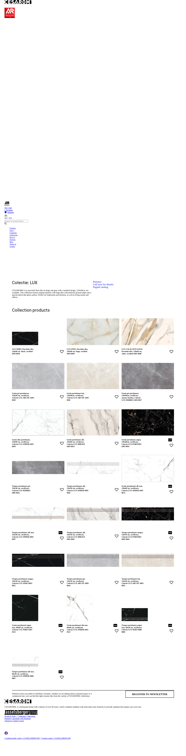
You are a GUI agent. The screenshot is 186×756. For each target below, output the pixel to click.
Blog (11, 242)
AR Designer (25, 718)
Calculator (9, 210)
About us (13, 244)
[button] (61, 351)
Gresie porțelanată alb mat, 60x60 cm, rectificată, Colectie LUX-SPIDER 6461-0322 (78, 628)
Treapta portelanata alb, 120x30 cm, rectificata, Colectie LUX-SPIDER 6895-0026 (78, 489)
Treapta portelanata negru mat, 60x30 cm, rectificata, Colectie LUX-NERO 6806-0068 (132, 628)
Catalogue (13, 233)
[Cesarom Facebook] (6, 734)
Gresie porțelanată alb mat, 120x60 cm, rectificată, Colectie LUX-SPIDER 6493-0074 (133, 489)
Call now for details (103, 284)
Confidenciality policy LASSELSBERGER (22, 738)
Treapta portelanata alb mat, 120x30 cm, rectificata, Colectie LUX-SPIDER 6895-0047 (23, 535)
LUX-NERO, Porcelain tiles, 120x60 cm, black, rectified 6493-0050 (23, 351)
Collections (14, 235)
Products (13, 228)
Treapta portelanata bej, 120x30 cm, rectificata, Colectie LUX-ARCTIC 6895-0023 (133, 582)
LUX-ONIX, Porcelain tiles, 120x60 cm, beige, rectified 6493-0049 (77, 351)
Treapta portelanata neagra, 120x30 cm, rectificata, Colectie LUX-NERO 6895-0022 (23, 582)
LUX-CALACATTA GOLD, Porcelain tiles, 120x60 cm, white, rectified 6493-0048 (132, 351)
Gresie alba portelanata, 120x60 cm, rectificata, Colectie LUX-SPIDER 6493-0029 (23, 443)
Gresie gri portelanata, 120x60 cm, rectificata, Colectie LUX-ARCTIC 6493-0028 (23, 396)
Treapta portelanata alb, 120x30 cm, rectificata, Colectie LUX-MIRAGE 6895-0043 (76, 535)
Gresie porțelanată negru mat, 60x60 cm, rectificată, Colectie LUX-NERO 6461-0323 (22, 628)
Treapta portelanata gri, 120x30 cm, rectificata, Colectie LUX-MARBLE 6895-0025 (21, 489)
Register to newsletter (149, 694)
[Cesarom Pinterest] (17, 734)
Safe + (12, 230)
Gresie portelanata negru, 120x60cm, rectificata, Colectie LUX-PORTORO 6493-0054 (131, 443)
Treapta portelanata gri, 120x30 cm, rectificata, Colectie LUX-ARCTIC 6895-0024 (78, 582)
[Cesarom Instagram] (14, 734)
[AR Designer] (10, 17)
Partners (12, 240)
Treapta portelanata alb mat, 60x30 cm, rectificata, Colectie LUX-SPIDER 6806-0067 (23, 675)
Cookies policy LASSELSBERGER (56, 738)
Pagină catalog (100, 287)
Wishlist (10, 212)
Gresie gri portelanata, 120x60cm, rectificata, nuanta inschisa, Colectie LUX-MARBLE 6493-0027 (132, 396)
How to (12, 237)
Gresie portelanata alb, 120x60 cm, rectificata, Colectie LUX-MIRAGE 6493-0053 (76, 443)
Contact (12, 246)
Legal (21, 721)
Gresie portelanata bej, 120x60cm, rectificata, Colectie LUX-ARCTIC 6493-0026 (78, 396)
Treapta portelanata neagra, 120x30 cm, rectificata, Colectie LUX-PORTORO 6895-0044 (132, 535)
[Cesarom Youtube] (21, 734)
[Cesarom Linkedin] (10, 734)
